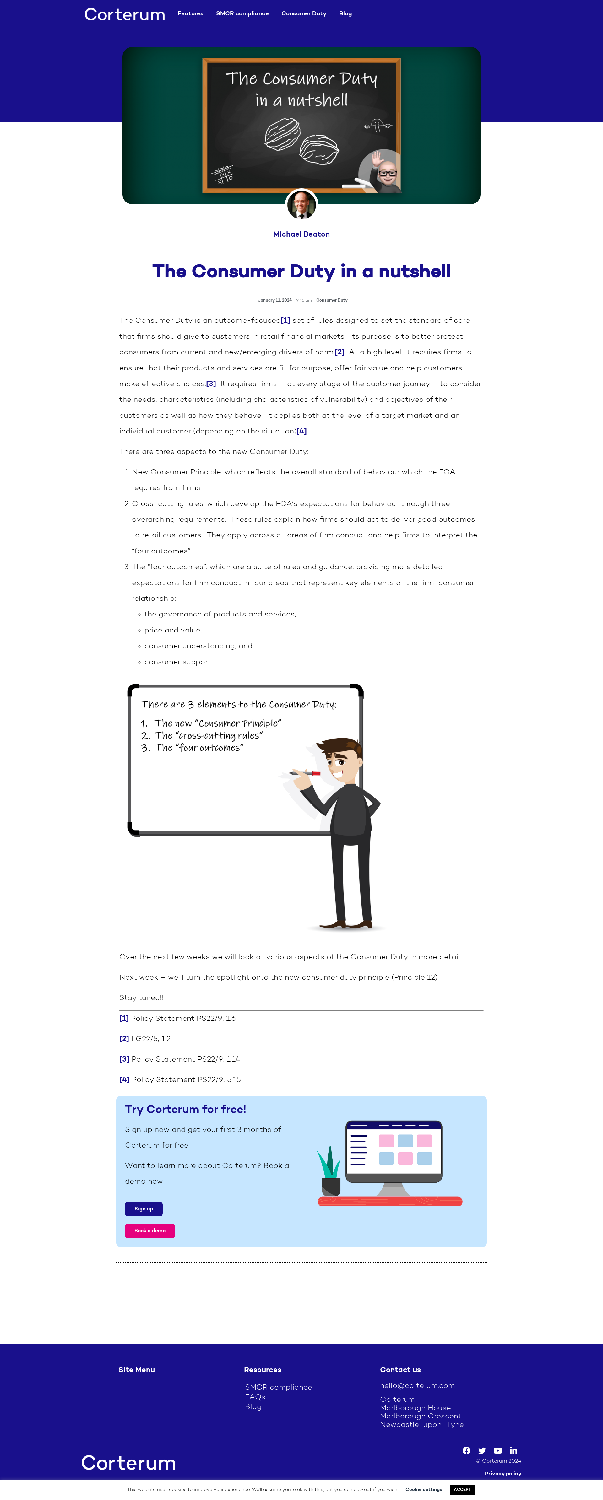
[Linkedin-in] (513, 1451)
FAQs (255, 1397)
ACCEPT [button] (462, 1490)
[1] (285, 321)
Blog (345, 14)
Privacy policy (503, 1473)
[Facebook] (466, 1451)
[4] (301, 431)
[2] (340, 352)
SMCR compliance (242, 14)
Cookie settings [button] (423, 1489)
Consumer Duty (304, 14)
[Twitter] (482, 1451)
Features (191, 14)
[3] (211, 384)
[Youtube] (498, 1451)
